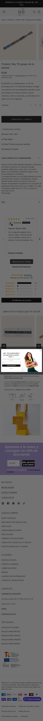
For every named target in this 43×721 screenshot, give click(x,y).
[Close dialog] (40, 350)
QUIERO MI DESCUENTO (11, 365)
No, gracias (11, 368)
